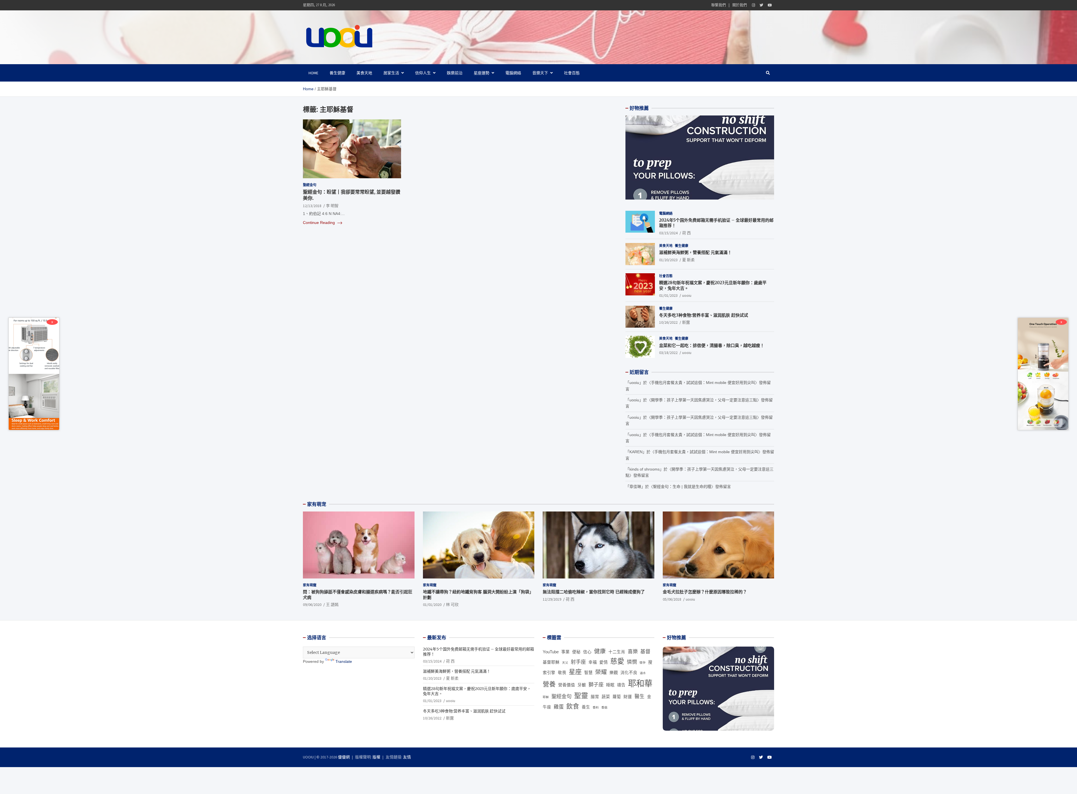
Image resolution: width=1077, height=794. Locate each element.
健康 (600, 651)
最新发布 (436, 638)
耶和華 (640, 683)
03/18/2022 (668, 352)
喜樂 (633, 651)
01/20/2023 (668, 259)
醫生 (639, 696)
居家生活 (391, 72)
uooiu (686, 295)
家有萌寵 (309, 585)
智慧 (588, 672)
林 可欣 (452, 604)
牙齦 (581, 685)
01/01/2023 (668, 295)
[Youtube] (769, 5)
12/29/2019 (552, 599)
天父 (565, 662)
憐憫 (632, 662)
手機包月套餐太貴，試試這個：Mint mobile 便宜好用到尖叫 (703, 382)
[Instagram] (753, 5)
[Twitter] (761, 5)
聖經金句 (309, 185)
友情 (407, 757)
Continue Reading (319, 222)
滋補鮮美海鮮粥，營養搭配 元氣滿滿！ (695, 252)
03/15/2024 (668, 232)
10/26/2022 (668, 322)
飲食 (572, 706)
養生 (586, 707)
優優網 (344, 757)
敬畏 (562, 672)
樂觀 (613, 672)
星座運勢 (481, 72)
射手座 (578, 662)
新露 (686, 322)
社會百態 (572, 72)
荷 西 (686, 232)
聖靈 (581, 696)
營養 (549, 684)
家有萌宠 (316, 504)
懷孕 (642, 662)
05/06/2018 (672, 599)
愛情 (603, 662)
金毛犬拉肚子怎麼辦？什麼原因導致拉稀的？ (705, 591)
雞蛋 (559, 707)
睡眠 (610, 685)
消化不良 (628, 672)
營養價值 (566, 685)
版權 (376, 757)
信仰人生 (423, 72)
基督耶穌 (551, 662)
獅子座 (596, 684)
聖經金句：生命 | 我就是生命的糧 (682, 486)
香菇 (604, 707)
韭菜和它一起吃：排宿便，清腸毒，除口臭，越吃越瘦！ (711, 345)
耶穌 (546, 697)
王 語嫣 (332, 604)
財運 (627, 697)
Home (313, 72)
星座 (575, 671)
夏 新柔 (688, 259)
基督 (645, 651)
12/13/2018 (312, 205)
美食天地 (364, 72)
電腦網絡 (513, 72)
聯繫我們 (718, 5)
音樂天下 (540, 72)
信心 (587, 652)
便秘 (576, 652)
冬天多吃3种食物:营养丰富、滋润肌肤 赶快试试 (703, 315)
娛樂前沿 (454, 72)
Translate (343, 661)
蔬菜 (606, 697)
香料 (596, 707)
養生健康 (337, 72)
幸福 (592, 662)
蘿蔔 (617, 697)
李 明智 (332, 205)
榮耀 (601, 672)
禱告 (621, 685)
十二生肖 (616, 652)
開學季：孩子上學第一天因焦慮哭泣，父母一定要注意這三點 (704, 400)
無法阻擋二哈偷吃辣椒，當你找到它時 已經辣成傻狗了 (594, 591)
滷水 (643, 673)
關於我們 (739, 5)
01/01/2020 (432, 604)
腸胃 (595, 697)
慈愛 (617, 661)
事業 (565, 652)
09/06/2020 (312, 604)
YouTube (551, 652)
